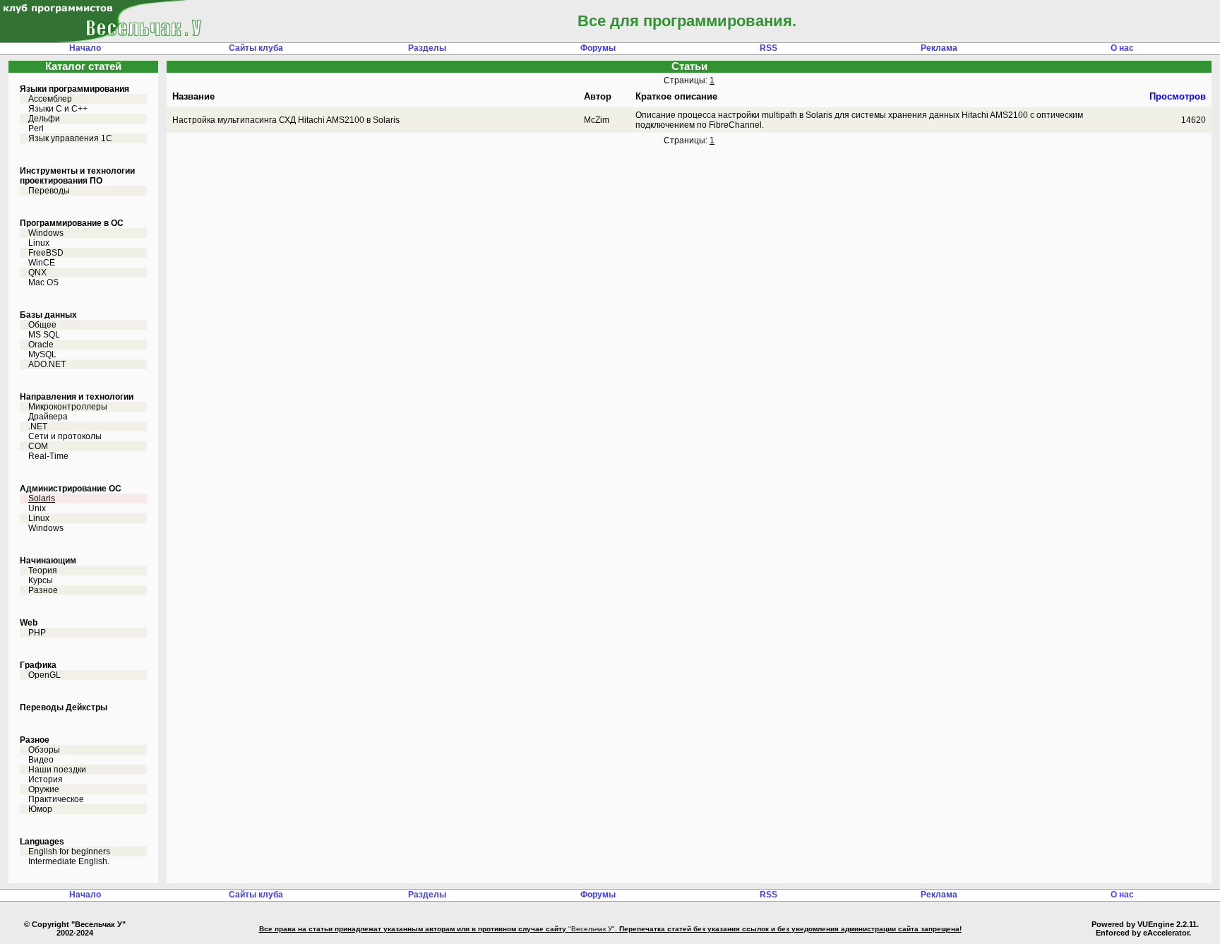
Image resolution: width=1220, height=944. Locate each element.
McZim (596, 120)
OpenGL (44, 675)
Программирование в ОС (72, 223)
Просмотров (1177, 96)
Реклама (939, 48)
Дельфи (44, 119)
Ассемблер (50, 99)
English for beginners (69, 851)
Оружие (43, 789)
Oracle (41, 344)
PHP (37, 633)
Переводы (49, 191)
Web (28, 623)
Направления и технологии (76, 397)
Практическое (56, 799)
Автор (597, 96)
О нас (1122, 48)
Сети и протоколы (65, 436)
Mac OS (43, 282)
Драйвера (48, 417)
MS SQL (44, 335)
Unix (37, 508)
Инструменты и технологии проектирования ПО (77, 176)
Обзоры (44, 750)
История (45, 779)
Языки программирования (74, 89)
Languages (42, 842)
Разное (43, 590)
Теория (42, 570)
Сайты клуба (256, 48)
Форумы (598, 48)
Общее (42, 325)
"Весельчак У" (591, 929)
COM (38, 446)
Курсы (40, 580)
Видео (41, 760)
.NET (37, 426)
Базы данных (48, 315)
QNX (37, 272)
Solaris (41, 498)
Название (193, 96)
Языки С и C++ (58, 109)
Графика (38, 665)
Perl (36, 128)
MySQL (42, 354)
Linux (38, 243)
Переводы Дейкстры (63, 707)
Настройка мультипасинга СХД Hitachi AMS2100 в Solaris (286, 120)
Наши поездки (57, 770)
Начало (85, 48)
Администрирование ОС (70, 489)
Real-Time (48, 456)
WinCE (41, 263)
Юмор (40, 809)
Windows (46, 233)
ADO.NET (47, 364)
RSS (768, 48)
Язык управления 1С (70, 138)
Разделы (427, 48)
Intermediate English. (68, 861)
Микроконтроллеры (67, 407)
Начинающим (48, 561)
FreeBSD (46, 253)
